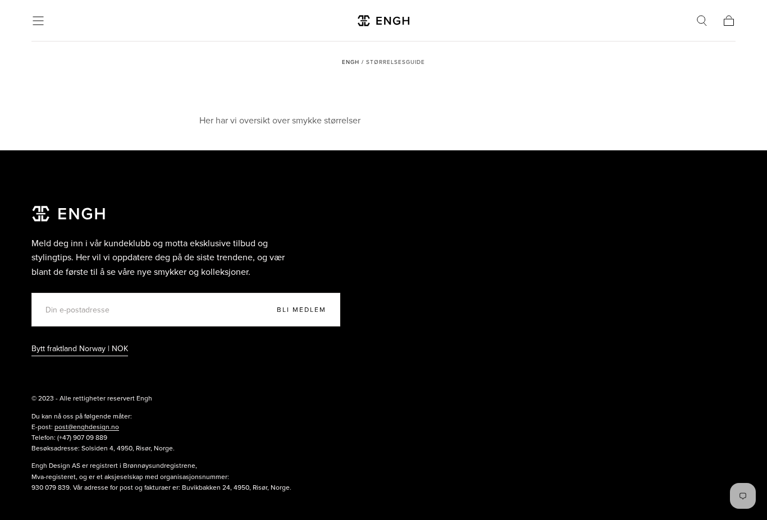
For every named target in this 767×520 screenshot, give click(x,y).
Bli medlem (301, 310)
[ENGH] (68, 213)
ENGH (350, 62)
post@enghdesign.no (86, 427)
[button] (38, 20)
